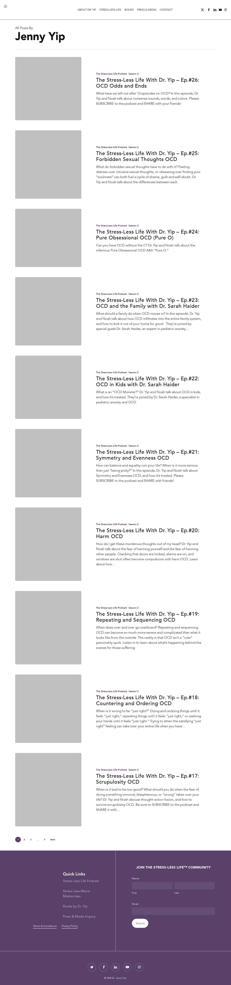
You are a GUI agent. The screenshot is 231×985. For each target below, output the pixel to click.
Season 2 (133, 73)
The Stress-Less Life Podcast (111, 73)
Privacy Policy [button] (70, 926)
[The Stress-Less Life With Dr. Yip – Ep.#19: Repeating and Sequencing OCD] (48, 627)
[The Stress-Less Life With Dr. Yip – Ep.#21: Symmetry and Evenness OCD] (48, 463)
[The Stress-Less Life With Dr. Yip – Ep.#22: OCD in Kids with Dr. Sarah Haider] (48, 387)
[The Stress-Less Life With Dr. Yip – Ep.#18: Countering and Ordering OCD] (48, 709)
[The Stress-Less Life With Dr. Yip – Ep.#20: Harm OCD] (48, 544)
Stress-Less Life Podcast (81, 881)
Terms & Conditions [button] (45, 926)
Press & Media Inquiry (79, 916)
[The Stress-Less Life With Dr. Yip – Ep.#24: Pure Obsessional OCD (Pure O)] (48, 238)
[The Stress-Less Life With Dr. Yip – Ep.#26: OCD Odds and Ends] (48, 88)
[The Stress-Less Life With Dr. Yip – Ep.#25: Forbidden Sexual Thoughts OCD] (48, 164)
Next (52, 839)
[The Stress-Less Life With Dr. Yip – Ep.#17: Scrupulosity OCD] (48, 789)
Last (176, 893)
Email (135, 904)
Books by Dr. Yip (75, 906)
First (134, 893)
